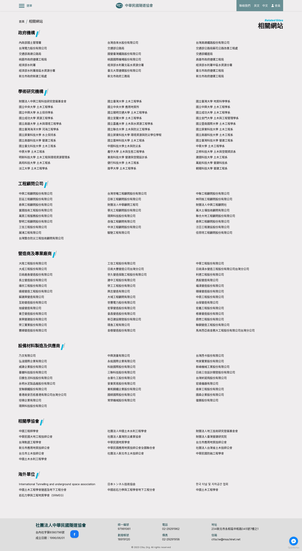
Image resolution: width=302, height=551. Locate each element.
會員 (277, 5)
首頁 (21, 21)
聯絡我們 (244, 5)
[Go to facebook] (293, 541)
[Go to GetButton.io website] (293, 548)
